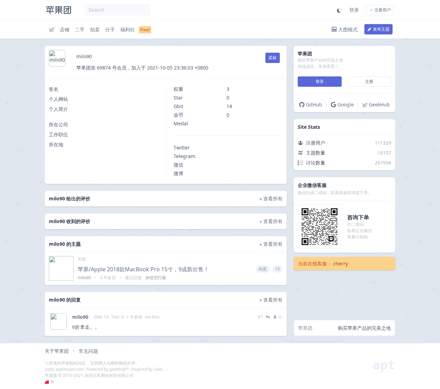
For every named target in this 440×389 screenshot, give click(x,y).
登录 (354, 10)
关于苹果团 (57, 351)
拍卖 (95, 29)
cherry (340, 263)
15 (277, 269)
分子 (110, 29)
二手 (80, 29)
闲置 (82, 259)
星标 (272, 58)
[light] (339, 10)
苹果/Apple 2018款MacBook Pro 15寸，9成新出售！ (143, 269)
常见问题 (88, 351)
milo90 (80, 317)
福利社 (127, 29)
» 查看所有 (271, 198)
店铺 (64, 29)
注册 (369, 81)
